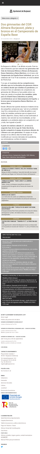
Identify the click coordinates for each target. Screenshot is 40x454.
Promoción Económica (8, 390)
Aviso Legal (4, 317)
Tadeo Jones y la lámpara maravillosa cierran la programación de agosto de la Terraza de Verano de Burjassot (17, 186)
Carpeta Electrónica (7, 420)
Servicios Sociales (6, 383)
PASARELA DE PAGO (29, 269)
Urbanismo (4, 378)
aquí (7, 271)
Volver (5, 142)
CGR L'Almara (30, 155)
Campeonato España (19, 155)
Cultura (3, 385)
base (3, 157)
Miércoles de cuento (8, 195)
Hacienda (4, 380)
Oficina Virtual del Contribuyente (10, 428)
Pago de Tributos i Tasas (8, 425)
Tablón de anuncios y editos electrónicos (13, 423)
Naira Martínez (21, 157)
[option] (20, 52)
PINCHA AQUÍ (6, 237)
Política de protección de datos (10, 319)
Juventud (4, 388)
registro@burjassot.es (8, 364)
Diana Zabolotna (11, 157)
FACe (6, 433)
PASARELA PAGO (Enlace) (9, 278)
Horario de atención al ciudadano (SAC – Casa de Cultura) (18, 328)
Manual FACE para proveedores (10, 439)
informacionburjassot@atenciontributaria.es (15, 249)
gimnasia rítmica (7, 155)
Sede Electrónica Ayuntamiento (10, 418)
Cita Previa (4, 347)
